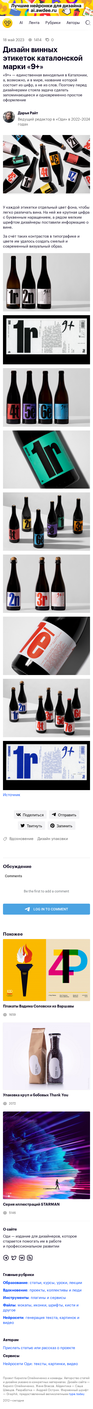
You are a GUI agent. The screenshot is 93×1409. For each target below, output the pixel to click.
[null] (30, 814)
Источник (11, 795)
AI (21, 23)
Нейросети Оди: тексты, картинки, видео (40, 1364)
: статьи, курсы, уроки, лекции (42, 1283)
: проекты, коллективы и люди (42, 1290)
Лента (34, 23)
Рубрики (53, 23)
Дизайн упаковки (52, 839)
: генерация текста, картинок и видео (41, 1320)
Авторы (73, 23)
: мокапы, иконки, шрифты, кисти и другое (41, 1307)
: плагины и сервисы (34, 1298)
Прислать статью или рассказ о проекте (39, 1348)
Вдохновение (21, 839)
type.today (76, 1394)
